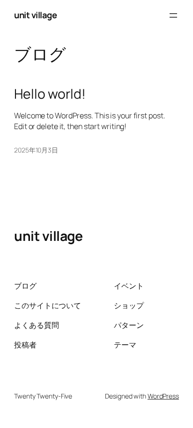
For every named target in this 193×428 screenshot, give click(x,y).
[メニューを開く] (173, 15)
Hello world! (50, 94)
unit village (35, 15)
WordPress (163, 396)
